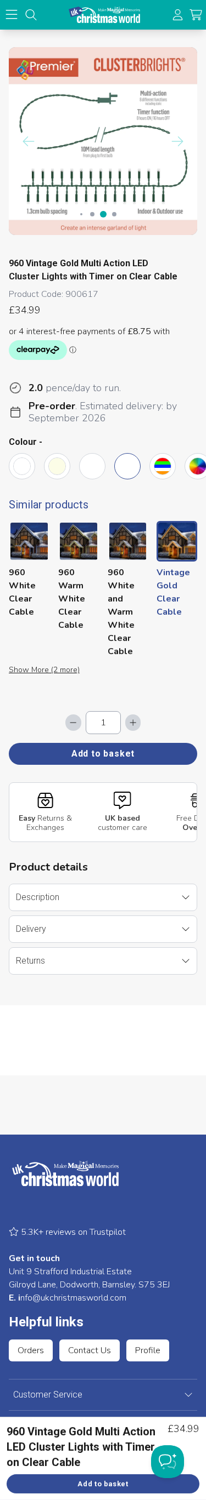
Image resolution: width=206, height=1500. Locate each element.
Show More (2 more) (44, 670)
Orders (31, 1350)
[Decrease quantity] (73, 722)
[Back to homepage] (104, 15)
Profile (147, 1350)
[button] (196, 15)
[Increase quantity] (133, 722)
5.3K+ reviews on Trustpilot (72, 1232)
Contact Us (89, 1350)
